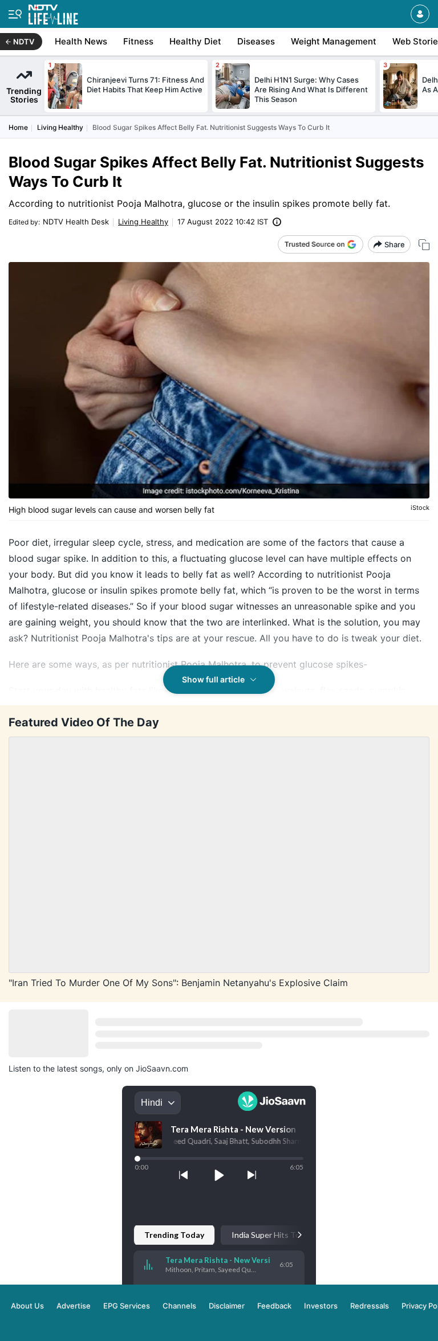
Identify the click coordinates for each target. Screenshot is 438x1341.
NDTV (23, 41)
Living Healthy (60, 127)
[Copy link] (424, 244)
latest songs (79, 1068)
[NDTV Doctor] (53, 12)
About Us (27, 1305)
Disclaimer (227, 1305)
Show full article (213, 679)
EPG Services (126, 1305)
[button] (420, 14)
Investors (321, 1305)
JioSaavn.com (162, 1068)
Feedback (274, 1305)
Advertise (73, 1305)
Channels (179, 1305)
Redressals (369, 1305)
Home (18, 127)
